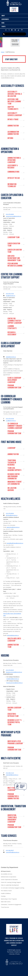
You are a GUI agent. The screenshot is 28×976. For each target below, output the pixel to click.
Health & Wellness (6, 893)
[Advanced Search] (14, 34)
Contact (14, 945)
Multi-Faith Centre (5, 901)
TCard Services (5, 907)
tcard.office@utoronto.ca (12, 852)
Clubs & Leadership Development (10, 885)
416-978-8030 (10, 513)
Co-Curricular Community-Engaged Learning (12, 888)
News (3, 23)
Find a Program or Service (14, 938)
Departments (5, 19)
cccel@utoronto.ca (11, 420)
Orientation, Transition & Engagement (11, 904)
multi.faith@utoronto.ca (12, 775)
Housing (3, 896)
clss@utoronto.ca (10, 295)
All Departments (6, 871)
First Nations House (6, 890)
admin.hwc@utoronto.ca (13, 527)
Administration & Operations (8, 877)
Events (3, 27)
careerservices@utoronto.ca (13, 216)
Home (2, 52)
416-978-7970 (10, 293)
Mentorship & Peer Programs (9, 899)
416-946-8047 (10, 850)
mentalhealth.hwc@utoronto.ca (15, 543)
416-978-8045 (10, 670)
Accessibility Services (6, 874)
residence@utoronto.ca (12, 679)
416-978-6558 (10, 418)
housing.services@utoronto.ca (14, 672)
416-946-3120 (10, 773)
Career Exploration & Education (9, 879)
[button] (13, 93)
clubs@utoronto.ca (11, 357)
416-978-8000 (10, 214)
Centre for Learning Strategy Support (11, 882)
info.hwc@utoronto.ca (11, 515)
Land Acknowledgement (14, 943)
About (3, 16)
